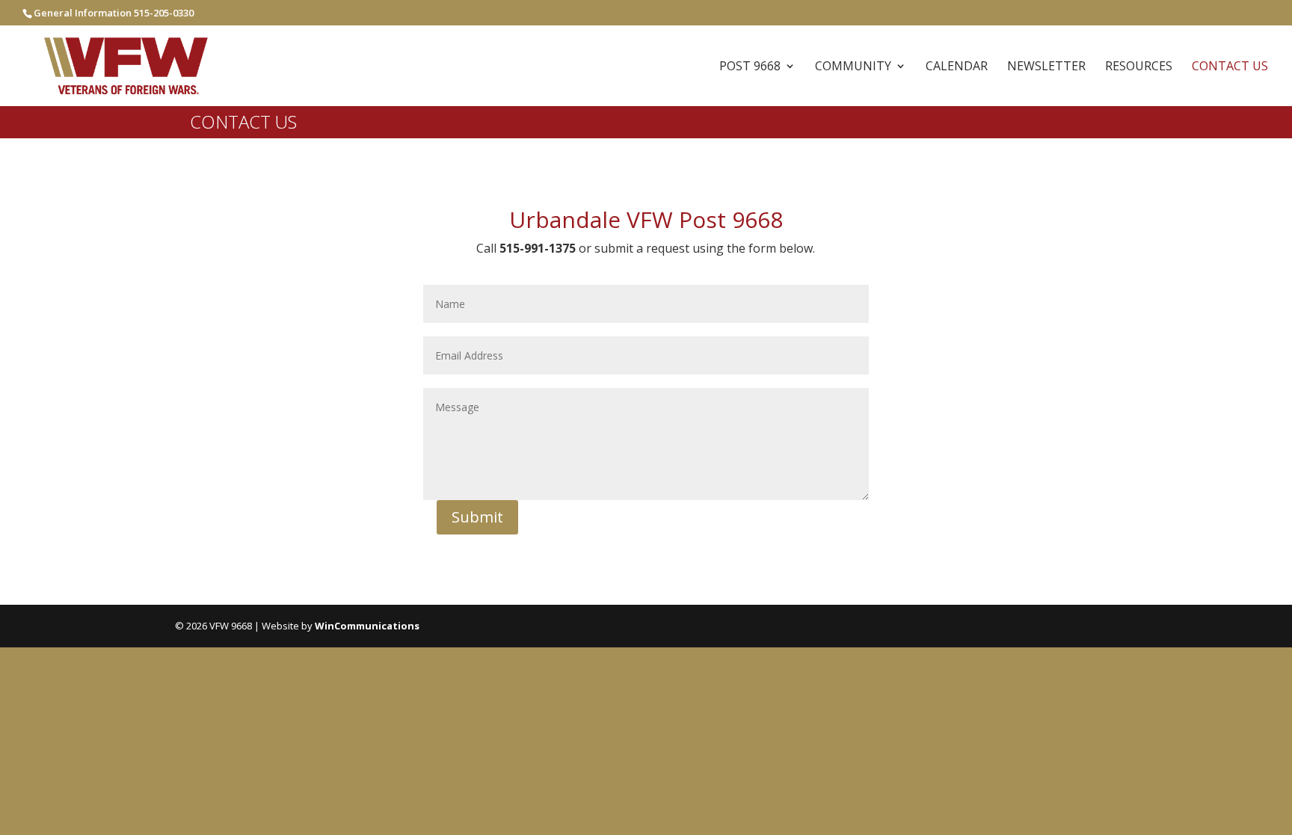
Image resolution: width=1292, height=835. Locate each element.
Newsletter (1046, 67)
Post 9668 (750, 67)
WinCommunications (367, 625)
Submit (477, 517)
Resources (1138, 67)
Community (853, 67)
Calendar (957, 67)
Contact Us (1230, 67)
